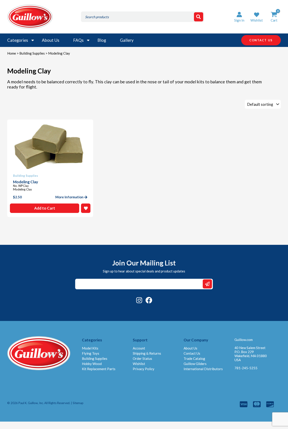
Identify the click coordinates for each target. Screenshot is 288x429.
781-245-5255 (245, 368)
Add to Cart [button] (44, 208)
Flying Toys (90, 353)
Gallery (127, 40)
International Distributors (203, 369)
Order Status (142, 358)
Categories (17, 40)
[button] (256, 16)
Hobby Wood (92, 364)
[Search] (198, 16)
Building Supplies (32, 53)
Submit (207, 284)
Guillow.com (243, 340)
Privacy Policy (143, 369)
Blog (101, 40)
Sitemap (78, 403)
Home (11, 53)
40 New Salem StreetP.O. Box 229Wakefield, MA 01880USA (250, 354)
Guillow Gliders (195, 364)
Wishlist (139, 364)
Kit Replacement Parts (98, 369)
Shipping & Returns (147, 353)
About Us (50, 40)
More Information (69, 197)
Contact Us (192, 353)
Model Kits (90, 348)
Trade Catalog (194, 358)
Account (139, 348)
